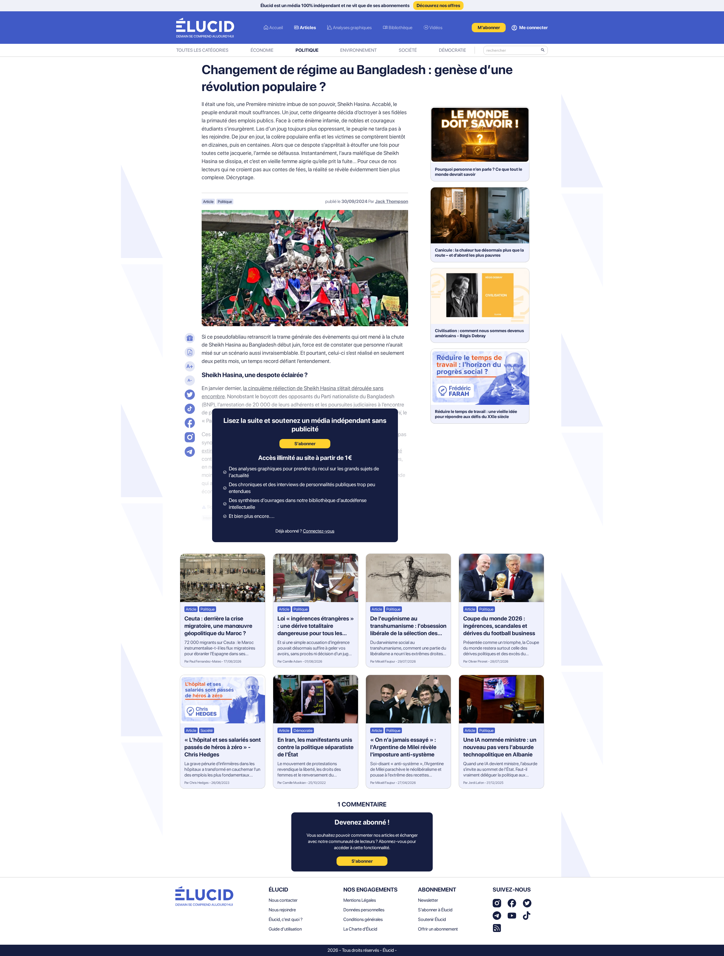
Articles (308, 27)
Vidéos (435, 27)
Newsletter (428, 900)
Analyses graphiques (352, 27)
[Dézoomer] (189, 381)
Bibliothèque (400, 27)
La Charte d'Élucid (360, 929)
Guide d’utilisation (285, 929)
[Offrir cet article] (189, 338)
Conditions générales (363, 919)
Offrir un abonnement (438, 929)
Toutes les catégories (202, 50)
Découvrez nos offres (438, 5)
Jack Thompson (391, 201)
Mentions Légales (359, 900)
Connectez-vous (318, 531)
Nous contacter (283, 900)
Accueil (276, 27)
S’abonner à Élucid (435, 909)
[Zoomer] (189, 367)
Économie (262, 50)
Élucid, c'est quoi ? (286, 919)
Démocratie (452, 50)
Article (208, 201)
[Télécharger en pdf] (189, 352)
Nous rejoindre (282, 909)
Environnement (358, 50)
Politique (307, 50)
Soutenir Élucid (432, 919)
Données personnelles (363, 909)
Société (408, 50)
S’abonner (305, 443)
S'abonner (362, 861)
